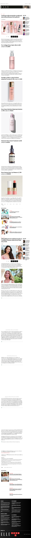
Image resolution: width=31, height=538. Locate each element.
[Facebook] (11, 36)
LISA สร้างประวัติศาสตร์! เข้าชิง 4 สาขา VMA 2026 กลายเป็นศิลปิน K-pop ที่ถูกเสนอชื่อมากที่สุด (27, 26)
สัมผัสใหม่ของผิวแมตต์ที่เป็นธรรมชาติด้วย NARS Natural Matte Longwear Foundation (16, 232)
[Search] (29, 4)
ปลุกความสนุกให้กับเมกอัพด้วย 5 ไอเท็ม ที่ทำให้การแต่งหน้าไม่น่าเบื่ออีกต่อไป (16, 227)
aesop (5, 204)
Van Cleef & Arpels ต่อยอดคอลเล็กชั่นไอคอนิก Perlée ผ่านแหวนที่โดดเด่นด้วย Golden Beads (5, 516)
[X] (13, 36)
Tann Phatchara (3, 19)
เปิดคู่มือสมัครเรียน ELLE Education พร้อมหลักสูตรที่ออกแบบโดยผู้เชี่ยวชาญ (16, 523)
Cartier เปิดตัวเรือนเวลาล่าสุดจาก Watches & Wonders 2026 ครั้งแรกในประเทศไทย (5, 522)
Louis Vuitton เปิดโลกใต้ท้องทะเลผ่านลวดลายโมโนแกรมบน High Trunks (5, 509)
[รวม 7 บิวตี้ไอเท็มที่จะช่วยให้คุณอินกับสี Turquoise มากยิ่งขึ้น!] (5, 212)
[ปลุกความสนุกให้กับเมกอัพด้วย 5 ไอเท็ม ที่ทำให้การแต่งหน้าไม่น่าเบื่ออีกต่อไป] (5, 227)
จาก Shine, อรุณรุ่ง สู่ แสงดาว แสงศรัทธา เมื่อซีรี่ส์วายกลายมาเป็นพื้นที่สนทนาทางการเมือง (16, 510)
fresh (13, 204)
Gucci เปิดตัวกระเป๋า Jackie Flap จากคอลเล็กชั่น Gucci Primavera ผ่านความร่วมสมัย (27, 22)
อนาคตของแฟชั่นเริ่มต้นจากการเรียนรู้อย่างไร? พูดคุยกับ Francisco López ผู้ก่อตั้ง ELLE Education (16, 519)
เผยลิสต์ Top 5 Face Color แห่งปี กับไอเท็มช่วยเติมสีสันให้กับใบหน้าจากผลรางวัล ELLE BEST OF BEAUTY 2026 (16, 522)
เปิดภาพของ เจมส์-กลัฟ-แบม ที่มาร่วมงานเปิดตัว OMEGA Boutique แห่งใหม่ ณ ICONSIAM (5, 520)
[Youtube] (18, 533)
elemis (10, 204)
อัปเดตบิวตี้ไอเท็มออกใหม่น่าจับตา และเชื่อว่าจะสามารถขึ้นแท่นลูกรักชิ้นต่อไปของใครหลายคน (15, 222)
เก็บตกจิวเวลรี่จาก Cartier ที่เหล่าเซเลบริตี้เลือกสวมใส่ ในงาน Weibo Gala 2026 (5, 518)
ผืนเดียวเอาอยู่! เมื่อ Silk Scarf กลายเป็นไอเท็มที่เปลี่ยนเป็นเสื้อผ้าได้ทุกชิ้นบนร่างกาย (27, 30)
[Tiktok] (15, 535)
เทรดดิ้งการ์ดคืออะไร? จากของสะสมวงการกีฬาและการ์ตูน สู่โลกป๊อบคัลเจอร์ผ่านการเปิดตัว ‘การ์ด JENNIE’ (27, 18)
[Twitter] (16, 533)
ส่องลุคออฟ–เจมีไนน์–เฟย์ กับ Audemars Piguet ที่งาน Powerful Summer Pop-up (16, 512)
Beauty (10, 215)
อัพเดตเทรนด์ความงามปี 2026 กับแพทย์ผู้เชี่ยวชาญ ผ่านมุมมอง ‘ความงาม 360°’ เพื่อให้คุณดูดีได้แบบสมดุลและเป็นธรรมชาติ (16, 217)
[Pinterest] (15, 36)
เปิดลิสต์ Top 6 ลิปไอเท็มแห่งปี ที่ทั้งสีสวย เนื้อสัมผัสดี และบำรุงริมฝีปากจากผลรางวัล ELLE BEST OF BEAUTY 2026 (16, 526)
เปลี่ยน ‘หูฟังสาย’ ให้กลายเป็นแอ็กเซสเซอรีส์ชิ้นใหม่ (5, 511)
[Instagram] (14, 533)
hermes (17, 204)
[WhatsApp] (17, 36)
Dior (7, 204)
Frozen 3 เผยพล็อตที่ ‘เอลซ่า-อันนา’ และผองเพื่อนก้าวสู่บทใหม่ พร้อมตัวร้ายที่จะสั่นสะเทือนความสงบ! (27, 33)
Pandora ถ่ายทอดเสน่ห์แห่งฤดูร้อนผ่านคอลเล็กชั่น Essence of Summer (5, 524)
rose (19, 204)
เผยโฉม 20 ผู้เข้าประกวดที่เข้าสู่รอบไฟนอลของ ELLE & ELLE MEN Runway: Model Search (16, 517)
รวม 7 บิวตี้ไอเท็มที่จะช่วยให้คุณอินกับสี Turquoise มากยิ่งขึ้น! (14, 212)
